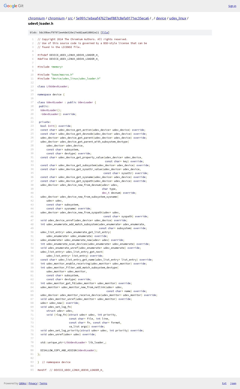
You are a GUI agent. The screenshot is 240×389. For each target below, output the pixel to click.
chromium (36, 18)
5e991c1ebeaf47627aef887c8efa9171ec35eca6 (112, 18)
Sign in (232, 6)
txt (224, 383)
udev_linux (177, 18)
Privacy (32, 383)
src (70, 18)
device (161, 18)
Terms (43, 383)
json (233, 383)
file (105, 32)
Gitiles (22, 383)
